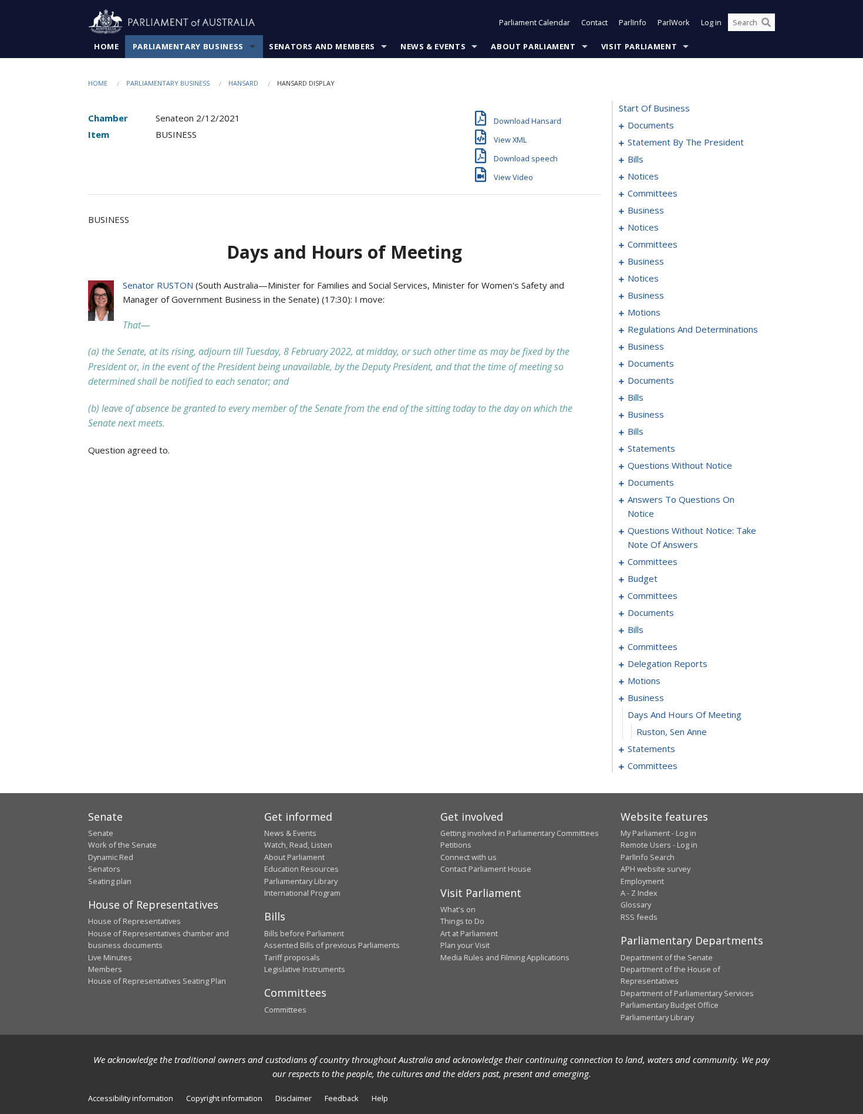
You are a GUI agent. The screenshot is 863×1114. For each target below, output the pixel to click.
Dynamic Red (110, 857)
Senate (100, 833)
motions (644, 312)
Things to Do (462, 921)
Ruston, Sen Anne (671, 731)
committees (652, 193)
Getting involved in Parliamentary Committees (519, 833)
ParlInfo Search (648, 857)
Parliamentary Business (188, 46)
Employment (642, 881)
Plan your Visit (465, 945)
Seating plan (110, 881)
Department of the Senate (667, 957)
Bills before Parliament (304, 933)
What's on (458, 909)
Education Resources (301, 869)
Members (105, 969)
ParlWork (674, 22)
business (646, 210)
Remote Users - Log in (659, 844)
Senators (104, 869)
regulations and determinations (693, 329)
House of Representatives (134, 921)
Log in (711, 22)
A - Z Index (639, 893)
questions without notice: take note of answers (692, 537)
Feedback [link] (342, 1098)
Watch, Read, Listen (298, 844)
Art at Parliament (469, 933)
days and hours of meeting (684, 714)
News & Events (433, 46)
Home (106, 46)
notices (643, 176)
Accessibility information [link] (130, 1098)
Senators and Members (322, 46)
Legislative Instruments (304, 969)
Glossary (636, 904)
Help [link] (380, 1098)
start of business (654, 108)
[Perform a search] (766, 22)
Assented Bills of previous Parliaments (332, 945)
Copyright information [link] (224, 1098)
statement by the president (686, 142)
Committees (285, 1009)
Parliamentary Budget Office (670, 1005)
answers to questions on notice (681, 506)
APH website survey (655, 869)
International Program (302, 893)
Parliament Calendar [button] (534, 22)
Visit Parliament (639, 46)
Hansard (243, 83)
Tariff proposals (292, 957)
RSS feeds (639, 917)
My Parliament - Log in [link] (658, 833)
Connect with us (468, 857)
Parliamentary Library (301, 881)
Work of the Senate (122, 844)
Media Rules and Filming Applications (504, 957)
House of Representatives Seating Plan (157, 981)
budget (643, 578)
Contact (594, 22)
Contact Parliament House (485, 869)
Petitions (455, 844)
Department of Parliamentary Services (687, 993)
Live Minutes (110, 957)
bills (635, 159)
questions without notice (680, 465)
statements (651, 448)
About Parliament (533, 46)
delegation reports (667, 663)
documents (651, 125)
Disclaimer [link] (293, 1098)
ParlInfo (632, 22)
